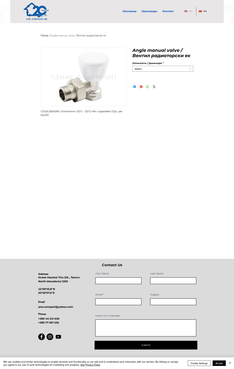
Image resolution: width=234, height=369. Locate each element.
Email (98, 294)
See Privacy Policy (90, 364)
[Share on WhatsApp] (148, 87)
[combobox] (162, 69)
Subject (154, 294)
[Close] (230, 363)
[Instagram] (50, 336)
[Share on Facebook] (135, 87)
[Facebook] (41, 336)
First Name (102, 273)
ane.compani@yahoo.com (55, 306)
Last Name (156, 273)
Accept (219, 363)
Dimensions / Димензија (148, 63)
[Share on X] (154, 87)
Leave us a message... (108, 315)
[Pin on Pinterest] (141, 87)
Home (44, 35)
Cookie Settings (199, 363)
